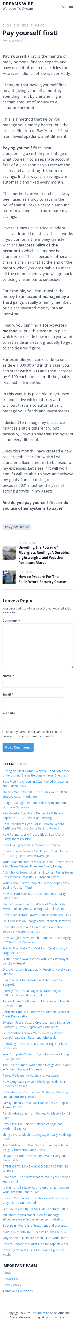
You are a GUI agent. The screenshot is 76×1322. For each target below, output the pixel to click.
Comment (11, 620)
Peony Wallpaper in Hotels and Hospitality (31, 1075)
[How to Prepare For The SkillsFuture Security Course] (9, 577)
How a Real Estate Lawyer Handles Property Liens (37, 915)
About (7, 1273)
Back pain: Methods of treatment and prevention (36, 1225)
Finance (37, 25)
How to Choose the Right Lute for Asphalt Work (35, 1244)
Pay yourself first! (17, 527)
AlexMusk (15, 41)
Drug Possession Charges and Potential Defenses (37, 921)
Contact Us (10, 1279)
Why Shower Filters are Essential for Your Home (35, 1238)
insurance (56, 422)
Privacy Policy (12, 1285)
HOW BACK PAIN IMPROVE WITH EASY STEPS (34, 1232)
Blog (7, 25)
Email (8, 694)
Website (9, 713)
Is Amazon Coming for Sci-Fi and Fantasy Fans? (35, 1209)
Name (8, 676)
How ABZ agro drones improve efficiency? (31, 845)
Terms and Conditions (18, 1291)
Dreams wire (18, 4)
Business (21, 25)
